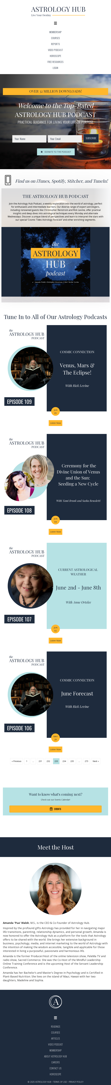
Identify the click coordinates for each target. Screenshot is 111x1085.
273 (86, 761)
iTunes (42, 181)
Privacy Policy (76, 1081)
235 (72, 761)
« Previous (16, 761)
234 (64, 761)
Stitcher (74, 181)
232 (48, 761)
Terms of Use (60, 1081)
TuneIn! (100, 181)
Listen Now (56, 423)
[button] (91, 138)
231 (40, 761)
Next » (96, 761)
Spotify (58, 181)
